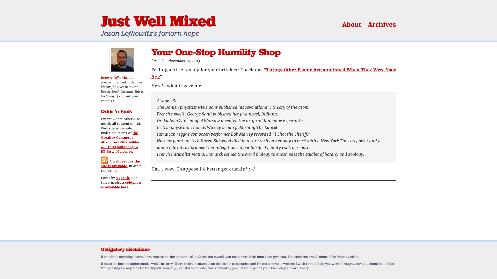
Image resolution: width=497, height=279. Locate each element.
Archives (382, 25)
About (352, 25)
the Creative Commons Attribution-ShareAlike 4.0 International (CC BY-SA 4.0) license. (120, 142)
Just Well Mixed (158, 20)
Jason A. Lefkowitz (114, 78)
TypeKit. (123, 178)
